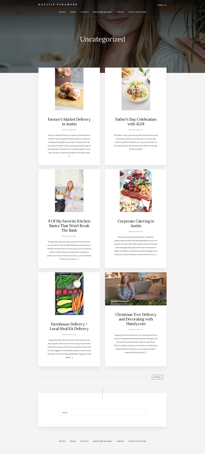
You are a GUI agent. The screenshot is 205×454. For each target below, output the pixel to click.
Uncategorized (69, 130)
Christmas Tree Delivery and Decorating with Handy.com (135, 319)
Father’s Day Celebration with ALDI (135, 121)
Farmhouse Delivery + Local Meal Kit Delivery (69, 326)
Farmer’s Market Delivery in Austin (69, 121)
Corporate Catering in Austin (136, 223)
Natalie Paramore (58, 4)
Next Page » (157, 377)
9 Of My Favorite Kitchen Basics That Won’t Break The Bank (69, 226)
